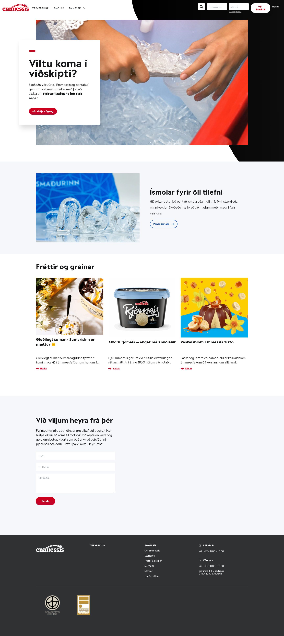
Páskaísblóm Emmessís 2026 (207, 341)
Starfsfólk (149, 555)
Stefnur (148, 570)
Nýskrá (275, 6)
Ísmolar (58, 8)
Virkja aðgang (45, 111)
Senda (45, 500)
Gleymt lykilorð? (235, 12)
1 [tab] (32, 51)
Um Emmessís (152, 550)
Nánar (43, 368)
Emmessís (75, 8)
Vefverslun (40, 8)
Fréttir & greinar (153, 560)
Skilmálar (149, 565)
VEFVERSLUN (97, 545)
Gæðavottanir (152, 575)
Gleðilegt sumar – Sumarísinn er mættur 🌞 (65, 341)
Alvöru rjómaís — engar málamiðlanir (142, 341)
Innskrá (260, 9)
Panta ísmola (161, 223)
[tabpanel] (59, 82)
